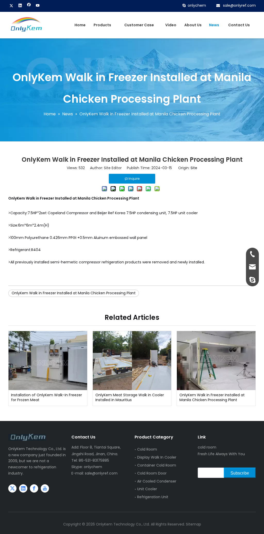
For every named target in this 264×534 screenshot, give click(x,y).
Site (194, 167)
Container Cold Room (156, 465)
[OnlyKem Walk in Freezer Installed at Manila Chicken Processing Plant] (216, 360)
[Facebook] (29, 6)
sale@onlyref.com (239, 5)
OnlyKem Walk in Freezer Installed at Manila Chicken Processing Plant (74, 293)
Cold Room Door (152, 473)
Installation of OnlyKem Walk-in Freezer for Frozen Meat (46, 398)
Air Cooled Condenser (156, 481)
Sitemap (193, 524)
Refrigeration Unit (152, 496)
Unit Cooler (147, 489)
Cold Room (147, 449)
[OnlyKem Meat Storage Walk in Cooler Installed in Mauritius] (132, 360)
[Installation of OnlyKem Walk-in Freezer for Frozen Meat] (48, 360)
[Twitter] (11, 6)
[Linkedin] (20, 6)
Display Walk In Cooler (156, 457)
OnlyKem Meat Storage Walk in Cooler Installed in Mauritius (129, 398)
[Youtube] (38, 6)
